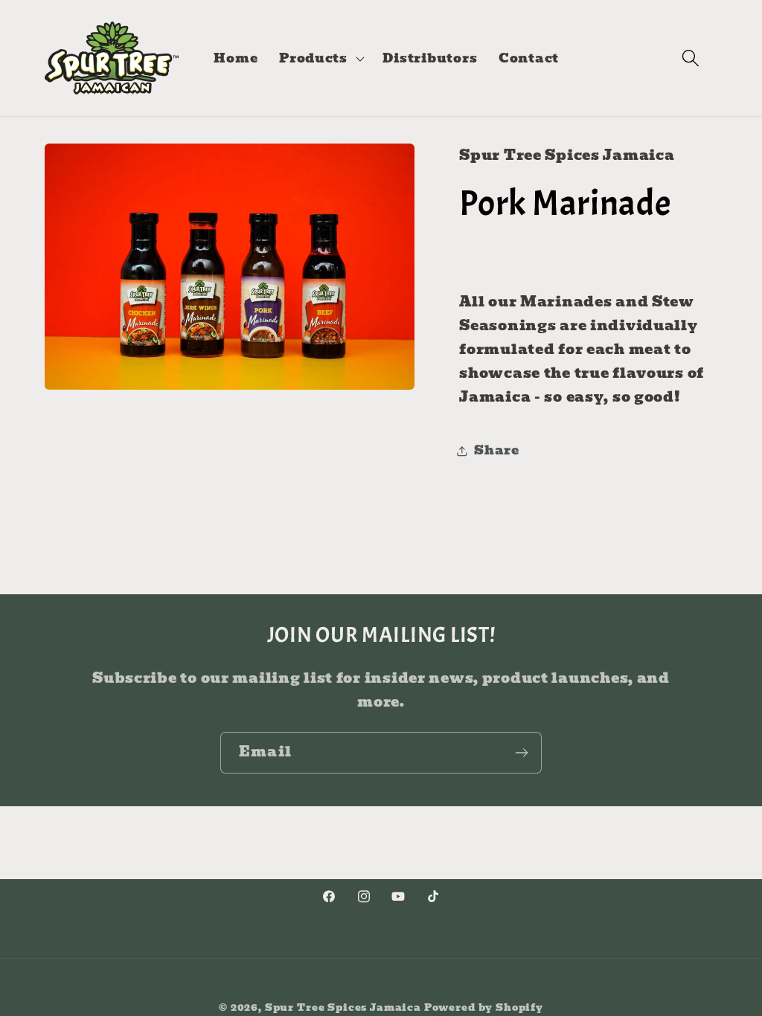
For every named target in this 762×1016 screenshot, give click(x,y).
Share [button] (496, 450)
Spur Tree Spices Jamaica (343, 1007)
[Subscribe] (521, 753)
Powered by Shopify (483, 1007)
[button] (320, 58)
